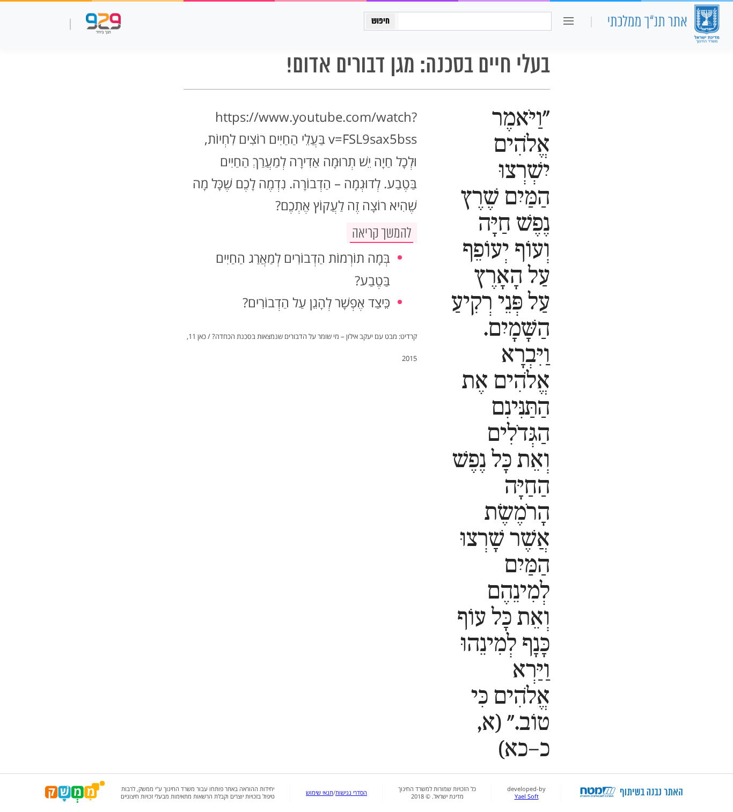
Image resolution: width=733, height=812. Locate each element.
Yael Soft (527, 796)
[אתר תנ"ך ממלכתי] (663, 25)
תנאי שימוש (319, 792)
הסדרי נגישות (351, 792)
